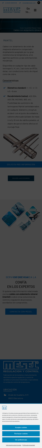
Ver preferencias (21, 440)
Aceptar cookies (21, 427)
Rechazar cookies (21, 434)
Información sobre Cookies (13, 445)
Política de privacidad (28, 445)
